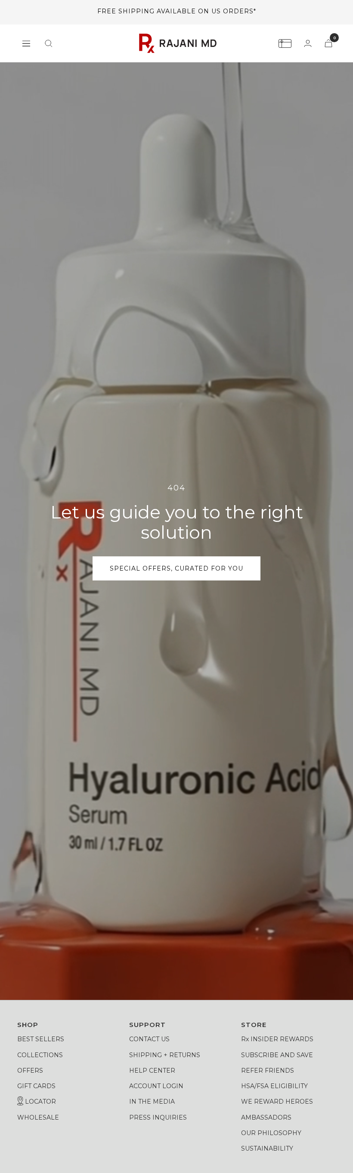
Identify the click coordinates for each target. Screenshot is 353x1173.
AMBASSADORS (266, 1117)
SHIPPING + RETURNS (164, 1055)
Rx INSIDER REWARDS (277, 1039)
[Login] (308, 43)
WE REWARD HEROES (277, 1101)
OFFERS (30, 1070)
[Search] (49, 43)
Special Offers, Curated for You (176, 568)
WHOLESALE (38, 1117)
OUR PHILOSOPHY (271, 1133)
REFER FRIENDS (267, 1070)
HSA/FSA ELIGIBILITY (274, 1086)
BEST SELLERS (40, 1039)
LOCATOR (39, 1101)
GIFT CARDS (36, 1086)
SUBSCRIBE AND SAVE (277, 1055)
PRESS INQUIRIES (158, 1117)
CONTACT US (149, 1039)
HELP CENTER (152, 1070)
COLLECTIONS (40, 1055)
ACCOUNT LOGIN (156, 1086)
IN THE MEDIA (152, 1101)
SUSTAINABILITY (267, 1148)
